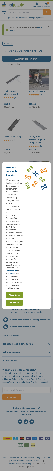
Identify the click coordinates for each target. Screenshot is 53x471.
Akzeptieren (14, 295)
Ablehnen (14, 302)
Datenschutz (11, 270)
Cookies (11, 273)
